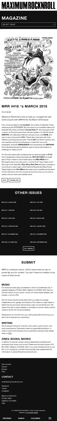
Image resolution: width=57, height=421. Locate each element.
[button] (50, 418)
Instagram (5, 391)
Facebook (5, 386)
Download (14, 180)
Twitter (4, 388)
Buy (4, 180)
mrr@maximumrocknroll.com (12, 382)
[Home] (28, 8)
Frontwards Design (32, 412)
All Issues (28, 248)
